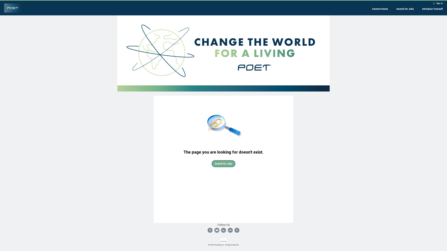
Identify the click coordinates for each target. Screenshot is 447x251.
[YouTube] (216, 230)
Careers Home (380, 8)
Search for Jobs (405, 8)
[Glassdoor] (230, 230)
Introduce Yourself (432, 8)
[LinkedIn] (223, 230)
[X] (210, 230)
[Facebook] (237, 230)
